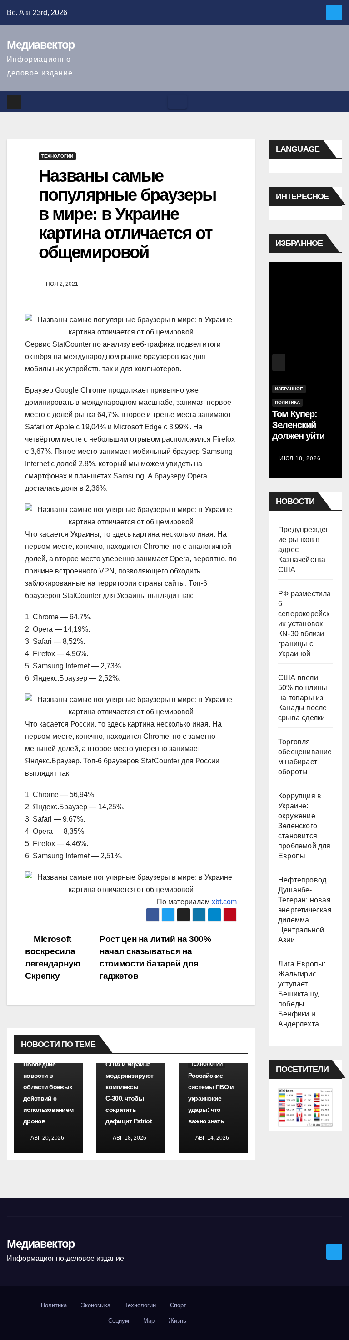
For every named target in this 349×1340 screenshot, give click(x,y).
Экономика (95, 1305)
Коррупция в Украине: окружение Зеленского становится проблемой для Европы (304, 826)
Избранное (289, 388)
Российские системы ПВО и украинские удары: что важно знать (211, 1098)
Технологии (57, 156)
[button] (336, 101)
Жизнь (177, 1320)
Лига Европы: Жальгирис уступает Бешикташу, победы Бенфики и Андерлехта (301, 994)
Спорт (178, 1305)
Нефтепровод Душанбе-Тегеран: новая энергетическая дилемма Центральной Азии (305, 910)
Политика (287, 402)
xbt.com (224, 902)
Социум (118, 1320)
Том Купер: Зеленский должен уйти (298, 425)
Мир (149, 1320)
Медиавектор (41, 44)
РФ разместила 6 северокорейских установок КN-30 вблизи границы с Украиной (304, 624)
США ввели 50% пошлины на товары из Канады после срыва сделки (302, 698)
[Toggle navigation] (177, 102)
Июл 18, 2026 (300, 458)
